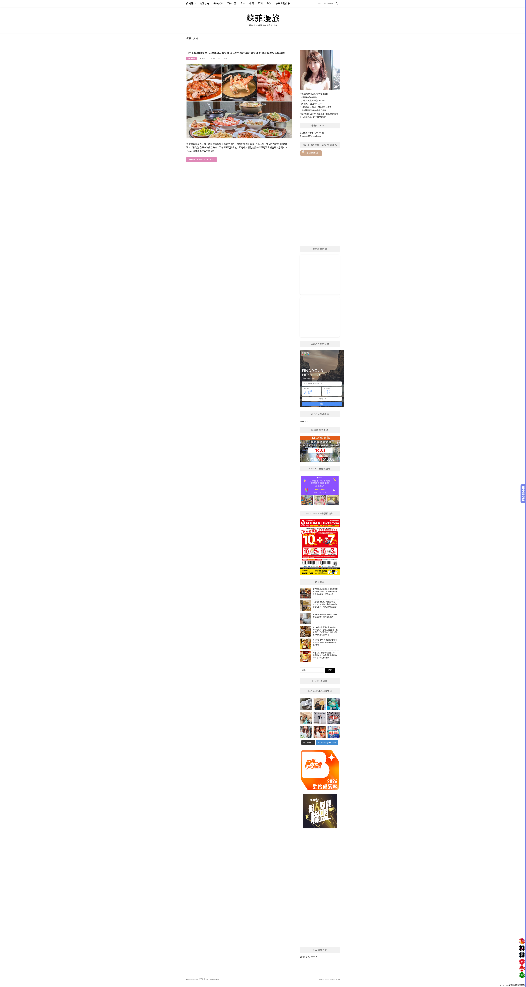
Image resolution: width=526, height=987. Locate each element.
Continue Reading (205, 159)
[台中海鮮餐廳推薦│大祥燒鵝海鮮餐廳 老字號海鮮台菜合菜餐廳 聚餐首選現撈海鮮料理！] (239, 101)
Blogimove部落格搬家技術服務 (512, 985)
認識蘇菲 (191, 3)
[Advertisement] (320, 201)
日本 (242, 3)
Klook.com (304, 421)
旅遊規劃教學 (283, 3)
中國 (251, 3)
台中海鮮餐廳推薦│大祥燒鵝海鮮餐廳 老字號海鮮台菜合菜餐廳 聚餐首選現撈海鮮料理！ (236, 53)
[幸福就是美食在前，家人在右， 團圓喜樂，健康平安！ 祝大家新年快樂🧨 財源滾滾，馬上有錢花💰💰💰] (320, 732)
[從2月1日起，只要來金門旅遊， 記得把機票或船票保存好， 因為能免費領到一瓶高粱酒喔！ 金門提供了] (333, 732)
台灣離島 (204, 3)
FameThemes (335, 979)
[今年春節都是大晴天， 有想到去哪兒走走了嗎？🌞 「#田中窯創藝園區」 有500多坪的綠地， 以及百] (306, 732)
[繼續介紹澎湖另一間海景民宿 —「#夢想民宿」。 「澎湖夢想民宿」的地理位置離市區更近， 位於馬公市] (306, 718)
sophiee (204, 58)
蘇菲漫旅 (263, 18)
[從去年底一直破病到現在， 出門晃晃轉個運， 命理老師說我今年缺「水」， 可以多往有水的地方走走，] (320, 718)
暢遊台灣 (218, 3)
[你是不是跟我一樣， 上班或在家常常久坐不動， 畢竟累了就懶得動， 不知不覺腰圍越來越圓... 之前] (320, 704)
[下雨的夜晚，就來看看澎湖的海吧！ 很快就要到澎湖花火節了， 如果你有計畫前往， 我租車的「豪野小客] (333, 704)
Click (523, 493)
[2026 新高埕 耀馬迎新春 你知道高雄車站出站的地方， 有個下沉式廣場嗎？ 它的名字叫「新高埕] (333, 718)
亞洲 (260, 3)
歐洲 (269, 3)
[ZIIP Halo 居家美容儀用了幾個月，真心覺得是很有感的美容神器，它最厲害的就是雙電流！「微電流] (306, 704)
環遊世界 (231, 3)
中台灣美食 (191, 58)
